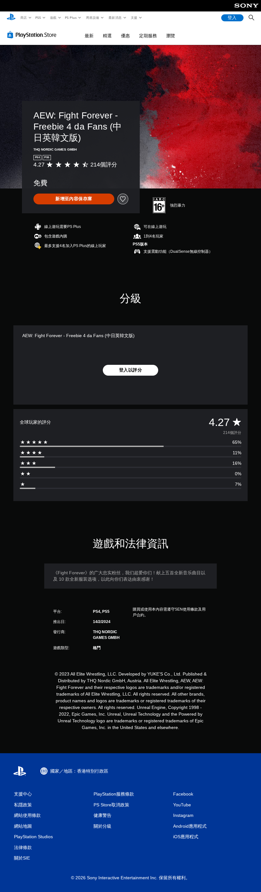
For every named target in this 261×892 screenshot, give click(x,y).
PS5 (38, 17)
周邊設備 (92, 17)
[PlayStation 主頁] (11, 17)
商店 (23, 17)
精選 (107, 36)
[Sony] (246, 9)
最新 (89, 36)
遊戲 (53, 17)
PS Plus (71, 17)
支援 (134, 17)
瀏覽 (170, 36)
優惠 (125, 36)
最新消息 (115, 17)
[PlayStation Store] (33, 35)
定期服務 (148, 36)
